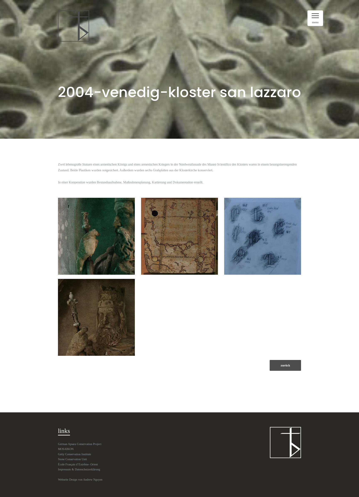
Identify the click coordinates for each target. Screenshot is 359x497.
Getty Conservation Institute (74, 454)
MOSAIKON (66, 449)
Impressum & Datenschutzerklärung (79, 469)
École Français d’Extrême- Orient (78, 464)
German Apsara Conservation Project (79, 444)
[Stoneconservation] (73, 25)
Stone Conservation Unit (72, 459)
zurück (285, 365)
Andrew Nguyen (92, 479)
